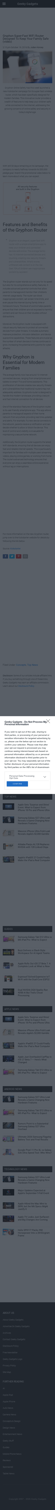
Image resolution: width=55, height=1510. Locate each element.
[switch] (43, 757)
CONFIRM (17, 810)
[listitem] (27, 750)
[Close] (49, 696)
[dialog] (27, 755)
